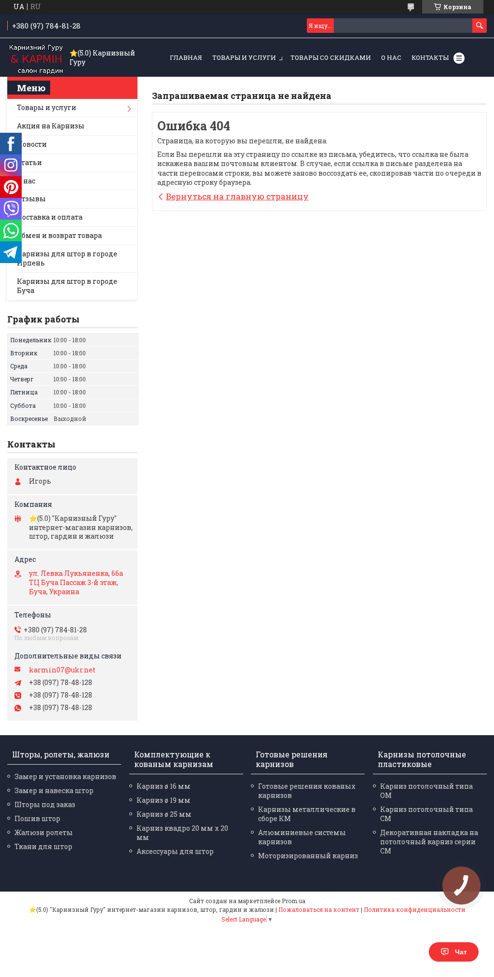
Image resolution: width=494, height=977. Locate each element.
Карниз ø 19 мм (164, 800)
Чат (461, 952)
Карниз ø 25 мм (164, 814)
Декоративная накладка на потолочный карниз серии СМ (429, 841)
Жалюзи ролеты (43, 832)
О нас (391, 57)
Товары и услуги (244, 57)
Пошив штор (37, 818)
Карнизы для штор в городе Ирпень (67, 258)
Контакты (430, 57)
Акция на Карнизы (50, 125)
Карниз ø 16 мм (164, 786)
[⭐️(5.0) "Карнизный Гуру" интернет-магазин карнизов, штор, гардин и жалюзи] (36, 58)
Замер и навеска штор (54, 790)
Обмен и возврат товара (59, 235)
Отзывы (31, 198)
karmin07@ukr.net (62, 670)
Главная (186, 57)
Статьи (29, 162)
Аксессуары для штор (175, 851)
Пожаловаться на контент (318, 909)
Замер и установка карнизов (65, 776)
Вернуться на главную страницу (237, 196)
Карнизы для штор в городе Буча (67, 286)
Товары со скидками (330, 57)
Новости (32, 144)
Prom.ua (293, 901)
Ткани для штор (43, 846)
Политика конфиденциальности (415, 909)
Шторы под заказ (44, 804)
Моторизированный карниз (308, 855)
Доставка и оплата (49, 217)
